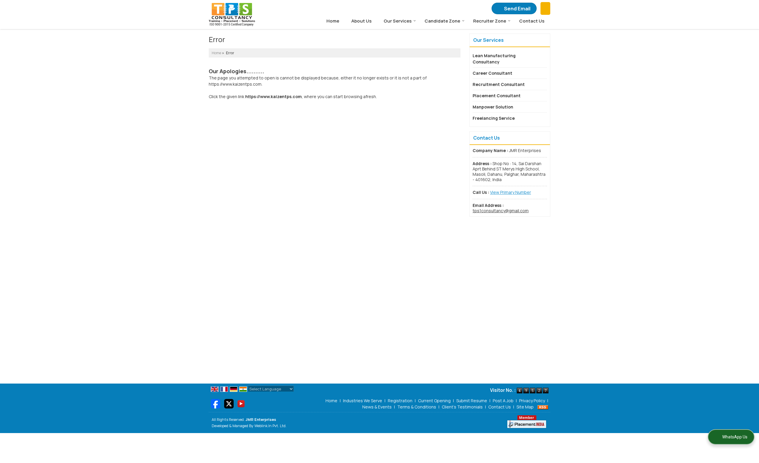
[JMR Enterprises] (232, 14)
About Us (361, 21)
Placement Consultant (497, 95)
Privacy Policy (532, 400)
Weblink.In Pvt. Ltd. (270, 425)
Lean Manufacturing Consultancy (494, 59)
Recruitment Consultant (499, 84)
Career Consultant (492, 73)
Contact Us (531, 21)
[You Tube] (241, 403)
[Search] (545, 8)
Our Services (398, 21)
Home (332, 21)
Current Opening (434, 400)
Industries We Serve (362, 400)
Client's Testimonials (462, 407)
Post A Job (503, 400)
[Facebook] (215, 403)
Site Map (525, 407)
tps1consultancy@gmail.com (501, 210)
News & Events (377, 407)
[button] (510, 192)
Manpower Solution (493, 107)
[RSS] (543, 407)
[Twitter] (229, 403)
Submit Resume (471, 400)
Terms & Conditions (416, 407)
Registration (400, 400)
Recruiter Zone (489, 21)
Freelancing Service (494, 118)
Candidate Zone (442, 21)
